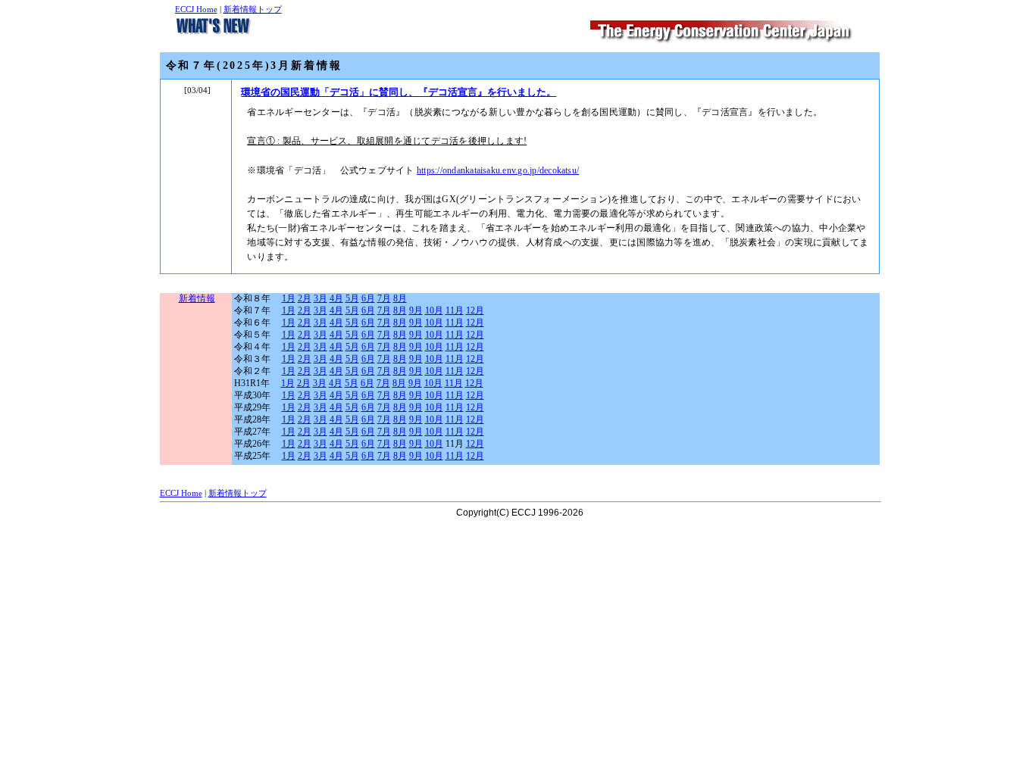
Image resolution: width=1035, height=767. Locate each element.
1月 (288, 298)
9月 (416, 310)
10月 (434, 310)
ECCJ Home (196, 9)
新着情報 (197, 298)
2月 (304, 298)
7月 (384, 298)
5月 (352, 298)
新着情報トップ (253, 9)
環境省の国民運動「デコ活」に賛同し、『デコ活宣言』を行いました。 (398, 92)
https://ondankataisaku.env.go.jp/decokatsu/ (498, 170)
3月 (320, 298)
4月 (336, 298)
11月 (455, 310)
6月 (368, 298)
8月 (400, 298)
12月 (475, 310)
